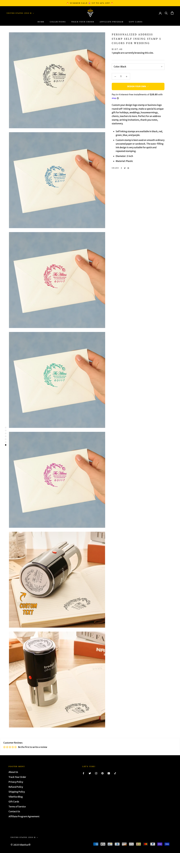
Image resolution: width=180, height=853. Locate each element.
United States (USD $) (19, 13)
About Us (13, 772)
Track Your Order (17, 777)
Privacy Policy (16, 781)
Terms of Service (17, 806)
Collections (58, 22)
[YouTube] (109, 773)
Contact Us (14, 811)
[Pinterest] (128, 168)
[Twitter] (125, 168)
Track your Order (82, 22)
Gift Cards (135, 22)
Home (41, 22)
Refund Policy (16, 786)
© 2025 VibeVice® (21, 844)
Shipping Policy (17, 791)
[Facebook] (121, 168)
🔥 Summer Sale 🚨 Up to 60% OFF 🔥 (90, 3)
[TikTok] (115, 773)
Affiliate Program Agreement (24, 816)
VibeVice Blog (16, 796)
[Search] (166, 13)
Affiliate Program (111, 22)
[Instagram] (96, 773)
